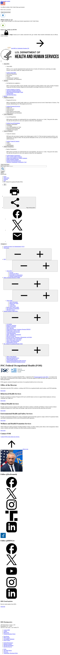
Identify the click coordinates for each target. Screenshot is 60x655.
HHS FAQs (6, 632)
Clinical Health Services (12, 359)
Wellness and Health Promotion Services (15, 362)
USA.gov (6, 651)
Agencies (6, 179)
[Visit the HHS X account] (12, 564)
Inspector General (8, 644)
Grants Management (11, 333)
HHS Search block (5, 166)
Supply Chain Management (12, 341)
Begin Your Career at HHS (12, 307)
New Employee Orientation (12, 308)
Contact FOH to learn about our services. (10, 436)
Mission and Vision (13, 303)
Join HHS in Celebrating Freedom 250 (20, 48)
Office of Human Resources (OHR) (12, 277)
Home (5, 176)
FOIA (5, 649)
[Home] (30, 59)
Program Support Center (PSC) (11, 311)
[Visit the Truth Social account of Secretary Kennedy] (12, 521)
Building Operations (11, 326)
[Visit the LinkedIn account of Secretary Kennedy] (12, 532)
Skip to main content (5, 1)
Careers (5, 631)
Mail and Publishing (11, 336)
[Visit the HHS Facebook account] (12, 553)
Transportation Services (11, 342)
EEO (5, 259)
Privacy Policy (7, 640)
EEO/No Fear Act (8, 646)
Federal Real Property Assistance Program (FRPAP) (18, 329)
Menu (2, 172)
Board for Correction (11, 325)
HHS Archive (7, 637)
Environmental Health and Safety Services (16, 360)
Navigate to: (3, 244)
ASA (5, 180)
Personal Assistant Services (15, 276)
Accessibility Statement (9, 639)
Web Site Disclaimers (8, 645)
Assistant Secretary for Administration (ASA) (14, 246)
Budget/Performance (8, 642)
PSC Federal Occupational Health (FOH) (13, 343)
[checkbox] (5, 185)
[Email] (17, 241)
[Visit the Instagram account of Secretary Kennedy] (12, 509)
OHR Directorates (13, 302)
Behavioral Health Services (12, 358)
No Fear (11, 272)
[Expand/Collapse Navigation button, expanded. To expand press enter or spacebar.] (26, 350)
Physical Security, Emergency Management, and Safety (19, 337)
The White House (8, 650)
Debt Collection (10, 328)
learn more (3, 390)
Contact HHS (7, 630)
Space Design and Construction (13, 339)
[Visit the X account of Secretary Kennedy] (12, 498)
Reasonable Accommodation (16, 275)
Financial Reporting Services (13, 332)
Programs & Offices (14, 273)
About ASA (6, 247)
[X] (17, 230)
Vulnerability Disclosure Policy (11, 653)
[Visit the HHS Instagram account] (12, 587)
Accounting (9, 324)
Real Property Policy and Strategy (14, 338)
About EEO (9, 270)
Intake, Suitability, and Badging (13, 334)
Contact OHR (12, 306)
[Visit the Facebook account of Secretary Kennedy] (12, 487)
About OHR (9, 300)
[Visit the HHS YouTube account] (12, 576)
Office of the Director (11, 356)
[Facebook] (17, 219)
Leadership (11, 304)
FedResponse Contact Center (13, 330)
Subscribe (3, 606)
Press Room (6, 636)
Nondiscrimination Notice (9, 634)
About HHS (6, 178)
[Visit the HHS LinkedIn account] (12, 598)
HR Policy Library (10, 310)
